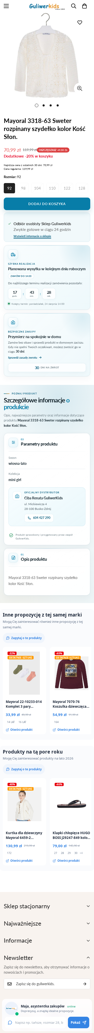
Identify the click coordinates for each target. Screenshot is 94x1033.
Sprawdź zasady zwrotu (22, 357)
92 (9, 188)
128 (81, 188)
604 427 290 (41, 518)
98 (23, 188)
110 (52, 188)
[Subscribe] (84, 984)
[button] (84, 6)
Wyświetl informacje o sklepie (32, 236)
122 (67, 188)
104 (37, 188)
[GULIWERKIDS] (47, 6)
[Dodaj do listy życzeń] (79, 22)
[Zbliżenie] (79, 88)
